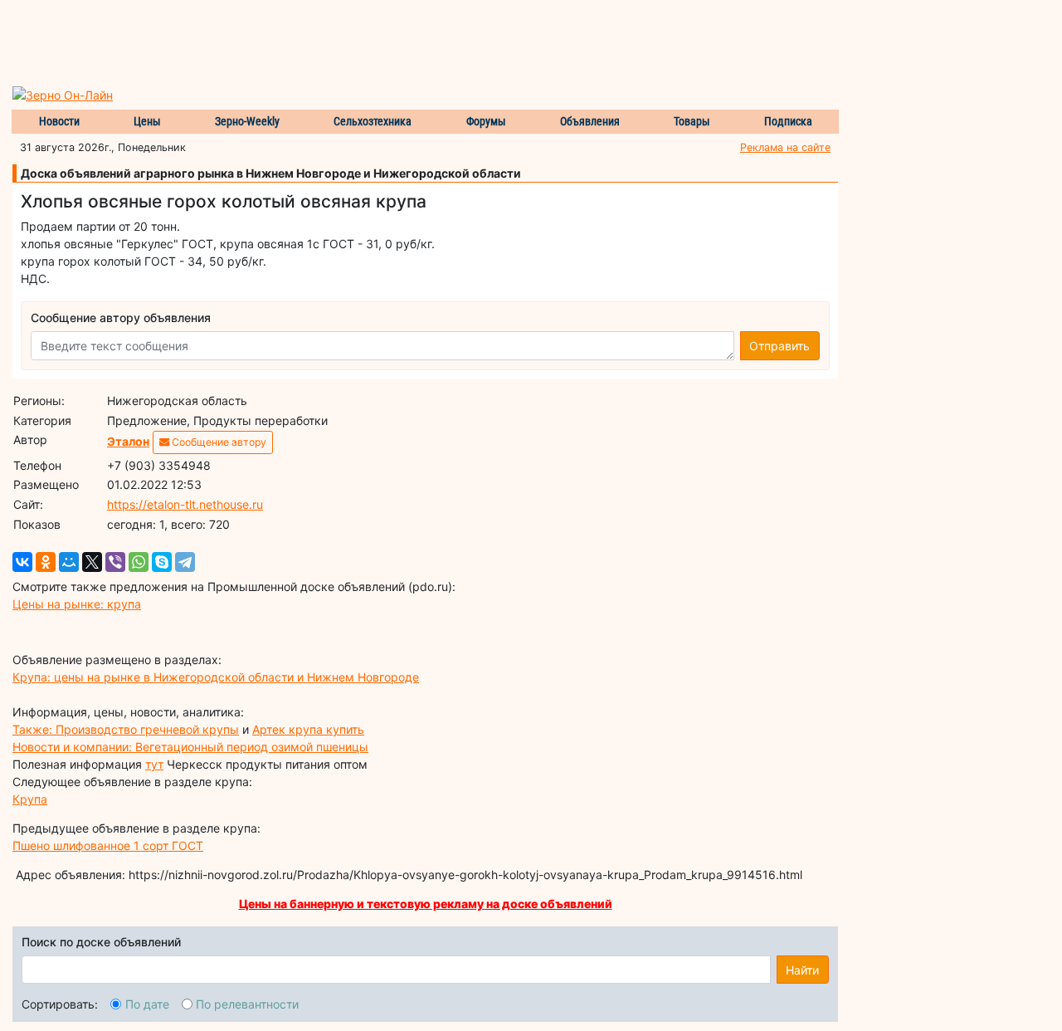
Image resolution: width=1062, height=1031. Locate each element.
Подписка (788, 121)
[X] (92, 562)
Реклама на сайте (785, 147)
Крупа (29, 799)
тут (154, 764)
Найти (802, 970)
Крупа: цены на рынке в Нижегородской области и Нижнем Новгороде (215, 677)
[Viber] (115, 562)
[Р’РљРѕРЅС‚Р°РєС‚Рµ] (22, 562)
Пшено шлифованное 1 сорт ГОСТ (107, 845)
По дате (147, 1004)
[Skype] (162, 562)
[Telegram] (185, 562)
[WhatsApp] (139, 562)
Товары (692, 121)
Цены (147, 121)
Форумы (486, 121)
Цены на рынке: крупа (76, 604)
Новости (59, 121)
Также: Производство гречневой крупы (125, 729)
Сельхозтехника (373, 121)
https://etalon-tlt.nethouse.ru (185, 504)
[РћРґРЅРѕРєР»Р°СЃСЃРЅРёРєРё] (46, 562)
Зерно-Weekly (247, 121)
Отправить (779, 346)
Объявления (590, 121)
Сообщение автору (217, 442)
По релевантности (247, 1004)
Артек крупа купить (308, 729)
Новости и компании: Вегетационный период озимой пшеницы (190, 747)
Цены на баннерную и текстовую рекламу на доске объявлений (425, 904)
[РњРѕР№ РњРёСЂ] (69, 562)
